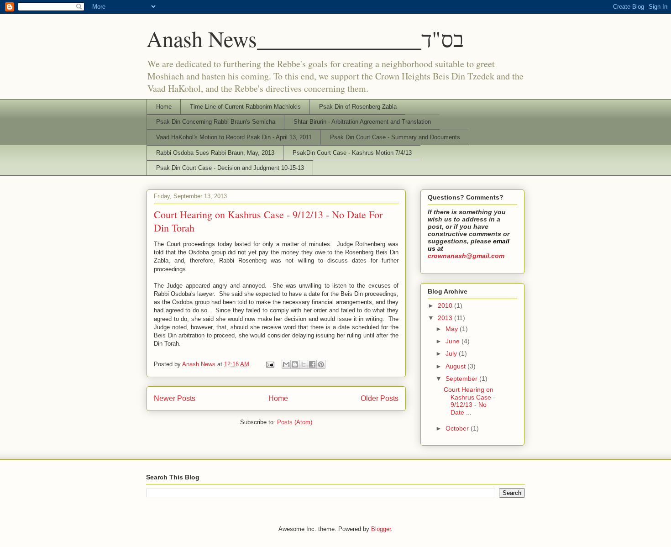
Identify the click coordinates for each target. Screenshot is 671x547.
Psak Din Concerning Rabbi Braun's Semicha (215, 121)
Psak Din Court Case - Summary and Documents (395, 137)
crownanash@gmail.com (466, 255)
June (453, 341)
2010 (446, 305)
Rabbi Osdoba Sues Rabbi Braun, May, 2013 (215, 152)
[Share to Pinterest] (320, 364)
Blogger (381, 529)
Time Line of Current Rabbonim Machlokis (245, 106)
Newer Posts (174, 398)
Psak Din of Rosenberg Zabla (358, 106)
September (462, 378)
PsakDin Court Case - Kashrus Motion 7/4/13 (352, 152)
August (456, 366)
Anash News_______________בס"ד (305, 38)
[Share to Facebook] (312, 364)
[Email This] (286, 364)
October (458, 428)
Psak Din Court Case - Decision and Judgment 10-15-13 (230, 167)
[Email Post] (269, 364)
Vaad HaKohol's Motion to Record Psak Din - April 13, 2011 (234, 137)
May (453, 328)
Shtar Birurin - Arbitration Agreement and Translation (362, 121)
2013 (446, 317)
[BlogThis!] (294, 364)
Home (164, 106)
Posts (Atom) (294, 422)
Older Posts (379, 398)
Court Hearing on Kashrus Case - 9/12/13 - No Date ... (469, 401)
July (452, 353)
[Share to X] (303, 364)
